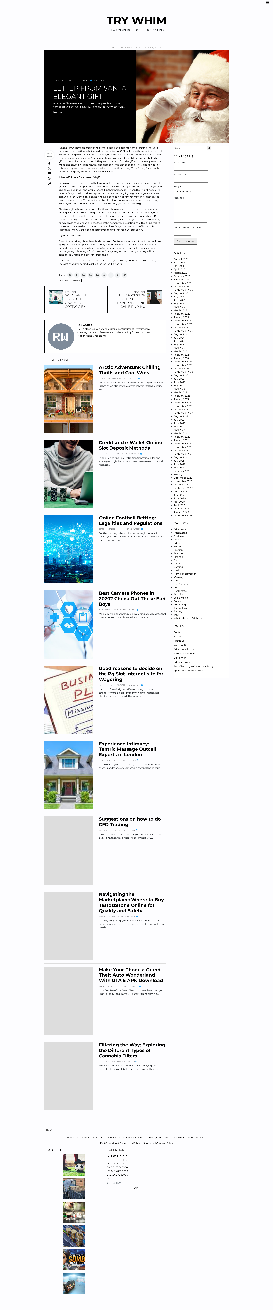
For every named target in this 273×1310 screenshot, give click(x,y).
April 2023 (179, 389)
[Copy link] (124, 275)
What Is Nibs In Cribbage (188, 618)
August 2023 (181, 375)
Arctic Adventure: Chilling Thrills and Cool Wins (130, 369)
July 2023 (179, 378)
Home (177, 636)
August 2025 (181, 293)
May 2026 (179, 266)
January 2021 (181, 474)
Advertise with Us (184, 649)
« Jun (135, 1187)
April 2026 (179, 269)
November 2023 (183, 365)
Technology (180, 608)
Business (179, 536)
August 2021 (181, 457)
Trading (178, 611)
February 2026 (182, 276)
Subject (178, 186)
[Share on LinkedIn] (83, 275)
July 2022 (179, 419)
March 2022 (180, 433)
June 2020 (180, 498)
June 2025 (179, 300)
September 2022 (183, 413)
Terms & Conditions (185, 653)
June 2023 (179, 382)
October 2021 (181, 450)
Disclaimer (180, 657)
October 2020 (181, 484)
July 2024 (179, 337)
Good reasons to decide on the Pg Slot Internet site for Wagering (131, 674)
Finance (178, 556)
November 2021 (183, 447)
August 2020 (181, 491)
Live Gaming (181, 584)
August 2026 (181, 259)
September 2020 (183, 488)
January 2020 (181, 512)
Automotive (180, 532)
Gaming (178, 567)
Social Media (181, 597)
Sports (177, 601)
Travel (177, 614)
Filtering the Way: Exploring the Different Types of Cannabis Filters (132, 1050)
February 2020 (182, 508)
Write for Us (180, 645)
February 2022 (182, 436)
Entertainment (182, 546)
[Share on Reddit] (104, 275)
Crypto (177, 539)
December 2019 (183, 515)
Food (177, 560)
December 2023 (183, 361)
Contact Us (180, 632)
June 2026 (180, 262)
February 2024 (182, 354)
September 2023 (183, 372)
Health (177, 570)
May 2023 (179, 385)
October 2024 (181, 327)
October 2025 (181, 286)
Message (179, 197)
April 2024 (179, 348)
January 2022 (181, 440)
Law (176, 580)
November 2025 (183, 283)
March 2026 (180, 272)
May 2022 (179, 426)
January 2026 (181, 279)
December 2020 (183, 477)
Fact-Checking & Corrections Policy (194, 666)
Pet (176, 587)
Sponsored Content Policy (188, 670)
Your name (180, 162)
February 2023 (182, 395)
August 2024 (181, 334)
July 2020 (179, 495)
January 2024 (181, 358)
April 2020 (179, 505)
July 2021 (179, 460)
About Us (179, 640)
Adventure (180, 529)
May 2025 (179, 303)
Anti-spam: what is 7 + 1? (187, 227)
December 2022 (183, 402)
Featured (58, 112)
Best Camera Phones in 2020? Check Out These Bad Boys (132, 598)
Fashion (178, 550)
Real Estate (180, 591)
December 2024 (183, 320)
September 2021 (183, 454)
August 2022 (181, 416)
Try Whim (137, 20)
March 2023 (180, 392)
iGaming (178, 577)
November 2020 (183, 481)
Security (178, 594)
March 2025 (180, 310)
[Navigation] (268, 2)
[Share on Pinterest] (97, 275)
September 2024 (183, 331)
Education (180, 543)
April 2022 (179, 430)
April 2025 (179, 307)
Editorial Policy (182, 662)
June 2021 (179, 464)
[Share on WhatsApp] (90, 275)
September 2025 (183, 290)
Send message (185, 241)
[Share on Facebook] (70, 275)
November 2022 (183, 406)
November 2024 (183, 324)
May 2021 (179, 467)
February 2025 (182, 313)
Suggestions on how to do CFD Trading (130, 821)
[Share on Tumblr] (111, 275)
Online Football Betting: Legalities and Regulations (130, 520)
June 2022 (179, 423)
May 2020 (179, 501)
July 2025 (179, 296)
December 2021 (183, 443)
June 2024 (180, 341)
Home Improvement (185, 573)
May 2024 (179, 344)
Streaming (180, 604)
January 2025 (181, 317)
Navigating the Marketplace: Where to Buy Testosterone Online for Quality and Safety (131, 902)
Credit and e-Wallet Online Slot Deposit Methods (130, 445)
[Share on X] (76, 275)
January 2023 (181, 399)
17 (108, 1171)
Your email (180, 174)
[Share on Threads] (117, 275)
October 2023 (181, 368)
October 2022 (181, 409)
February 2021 (182, 471)
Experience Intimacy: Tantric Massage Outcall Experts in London (127, 749)
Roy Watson (82, 80)
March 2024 (180, 351)
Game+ (178, 563)
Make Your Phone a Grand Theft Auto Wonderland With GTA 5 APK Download (131, 975)
